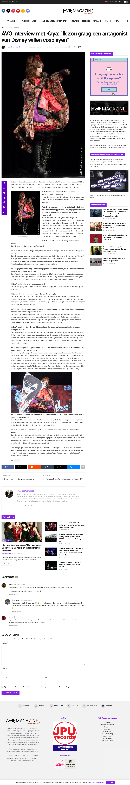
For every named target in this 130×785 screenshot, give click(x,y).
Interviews (74, 21)
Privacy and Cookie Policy (96, 782)
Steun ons (15, 2)
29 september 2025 (65, 543)
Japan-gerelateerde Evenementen (54, 21)
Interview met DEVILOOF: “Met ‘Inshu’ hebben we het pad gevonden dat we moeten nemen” (72, 525)
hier (70, 187)
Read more (7, 564)
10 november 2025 (65, 530)
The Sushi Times (107, 740)
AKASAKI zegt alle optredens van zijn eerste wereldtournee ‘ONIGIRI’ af (115, 237)
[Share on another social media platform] (4, 212)
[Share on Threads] (4, 202)
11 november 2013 (30, 47)
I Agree (110, 782)
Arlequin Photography (107, 724)
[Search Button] (127, 21)
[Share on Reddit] (4, 192)
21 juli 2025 (63, 557)
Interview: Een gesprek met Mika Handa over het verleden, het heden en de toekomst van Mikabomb (21, 548)
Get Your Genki (107, 727)
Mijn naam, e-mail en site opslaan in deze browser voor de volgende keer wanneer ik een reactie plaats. (38, 687)
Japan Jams (107, 736)
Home (3, 27)
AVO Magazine (12, 21)
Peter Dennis (7, 553)
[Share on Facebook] (4, 183)
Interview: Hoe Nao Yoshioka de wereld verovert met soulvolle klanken (70, 564)
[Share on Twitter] (4, 188)
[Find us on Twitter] (8, 11)
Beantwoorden (14, 594)
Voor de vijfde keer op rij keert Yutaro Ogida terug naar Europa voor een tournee (114, 249)
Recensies (86, 21)
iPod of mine (107, 731)
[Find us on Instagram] (13, 11)
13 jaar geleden (20, 584)
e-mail (122, 147)
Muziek (34, 21)
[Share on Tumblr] (4, 197)
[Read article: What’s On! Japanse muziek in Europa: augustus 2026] (96, 262)
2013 (17, 460)
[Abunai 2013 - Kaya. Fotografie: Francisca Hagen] (41, 392)
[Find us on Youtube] (18, 11)
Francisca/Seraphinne (15, 47)
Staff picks (25, 21)
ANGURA (107, 722)
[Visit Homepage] (79, 10)
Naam (4, 669)
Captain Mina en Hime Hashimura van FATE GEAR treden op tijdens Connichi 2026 (115, 226)
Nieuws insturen (6, 2)
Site (46, 678)
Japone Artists (107, 738)
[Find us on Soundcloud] (23, 11)
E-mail (4, 678)
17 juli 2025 (63, 569)
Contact (117, 21)
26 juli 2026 (16, 553)
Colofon (108, 21)
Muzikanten (17, 27)
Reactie (5, 643)
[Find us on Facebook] (3, 11)
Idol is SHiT (107, 729)
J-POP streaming (107, 734)
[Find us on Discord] (28, 11)
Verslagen (97, 21)
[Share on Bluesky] (4, 207)
